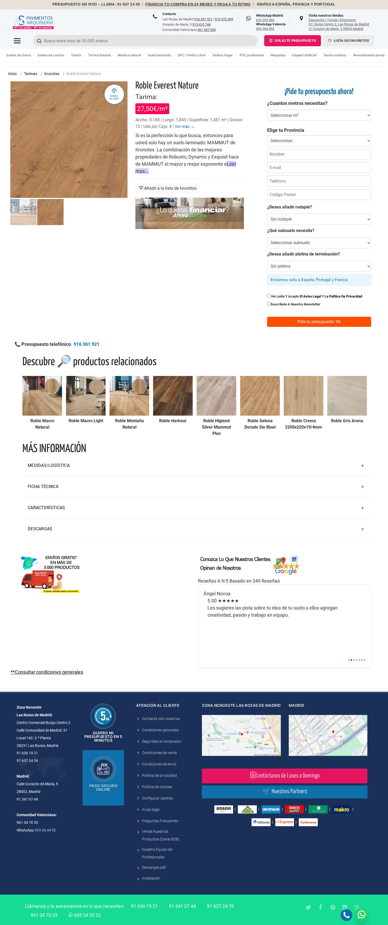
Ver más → (185, 126)
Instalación (151, 878)
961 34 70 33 (44, 915)
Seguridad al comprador (161, 741)
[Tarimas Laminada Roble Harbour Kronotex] (173, 396)
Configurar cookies (157, 798)
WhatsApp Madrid (269, 17)
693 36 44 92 (45, 830)
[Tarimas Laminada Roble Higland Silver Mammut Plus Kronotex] (216, 396)
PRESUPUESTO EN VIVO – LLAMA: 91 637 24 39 (96, 4)
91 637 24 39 (220, 906)
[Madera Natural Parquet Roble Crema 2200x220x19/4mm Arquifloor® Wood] (303, 396)
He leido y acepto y (316, 296)
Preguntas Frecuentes (160, 821)
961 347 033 (206, 30)
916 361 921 (203, 19)
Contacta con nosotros (161, 719)
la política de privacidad (343, 296)
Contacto (169, 14)
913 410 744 (201, 24)
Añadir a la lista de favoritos (169, 188)
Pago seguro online (103, 787)
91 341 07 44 (182, 906)
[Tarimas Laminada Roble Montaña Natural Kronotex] (129, 396)
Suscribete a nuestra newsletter (295, 304)
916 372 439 (224, 19)
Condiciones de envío (159, 764)
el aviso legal (310, 296)
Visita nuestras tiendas (339, 21)
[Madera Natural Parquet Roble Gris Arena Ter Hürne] (347, 396)
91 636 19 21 (144, 906)
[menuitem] (20, 55)
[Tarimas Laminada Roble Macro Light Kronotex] (86, 396)
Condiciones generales (160, 730)
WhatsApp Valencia (271, 26)
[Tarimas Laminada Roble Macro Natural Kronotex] (42, 396)
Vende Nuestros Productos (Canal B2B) (160, 835)
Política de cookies (157, 787)
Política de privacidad (159, 775)
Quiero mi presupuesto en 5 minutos (103, 736)
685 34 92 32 (87, 915)
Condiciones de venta (159, 753)
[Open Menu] (17, 40)
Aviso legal (150, 809)
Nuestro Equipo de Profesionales (157, 853)
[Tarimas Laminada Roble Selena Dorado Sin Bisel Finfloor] (260, 396)
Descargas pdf (154, 867)
